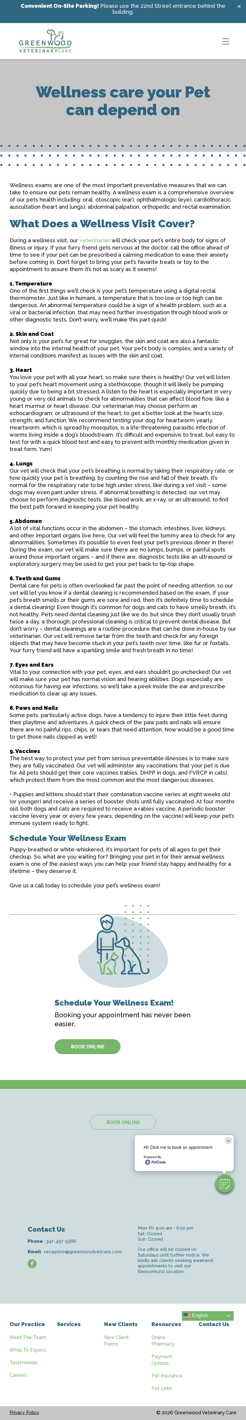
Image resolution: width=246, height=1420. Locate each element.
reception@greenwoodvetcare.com (83, 1251)
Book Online (87, 1046)
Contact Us (214, 1324)
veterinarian (95, 240)
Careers (18, 1375)
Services (69, 1324)
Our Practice (27, 1324)
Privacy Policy (24, 1412)
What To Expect (28, 1350)
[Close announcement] (239, 6)
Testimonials (24, 1362)
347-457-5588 (61, 1241)
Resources (166, 1324)
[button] (225, 1184)
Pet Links (162, 1388)
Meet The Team (28, 1337)
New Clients (121, 1324)
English (199, 1315)
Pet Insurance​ (167, 1376)
